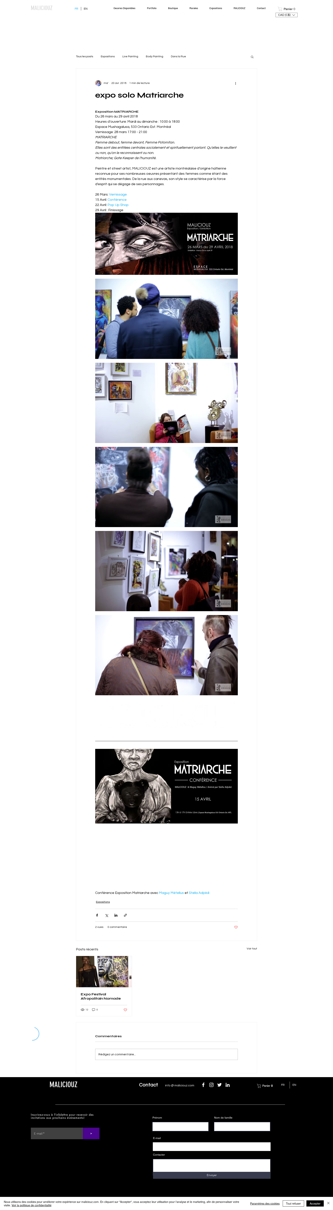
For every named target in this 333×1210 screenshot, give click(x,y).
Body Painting (154, 56)
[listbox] (287, 15)
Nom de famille (223, 1117)
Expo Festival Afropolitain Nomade (101, 996)
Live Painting (130, 56)
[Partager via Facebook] (97, 915)
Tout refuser (293, 1203)
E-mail (157, 1138)
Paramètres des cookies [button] (265, 1203)
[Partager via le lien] (125, 915)
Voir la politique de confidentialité (31, 1205)
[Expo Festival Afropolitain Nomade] (104, 971)
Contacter (159, 1154)
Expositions (108, 56)
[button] (289, 9)
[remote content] (166, 859)
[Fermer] (328, 1203)
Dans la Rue (178, 56)
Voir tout (252, 948)
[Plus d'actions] (235, 83)
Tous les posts (84, 56)
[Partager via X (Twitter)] (106, 915)
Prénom (157, 1117)
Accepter (315, 1203)
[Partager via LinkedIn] (116, 915)
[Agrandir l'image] (166, 244)
